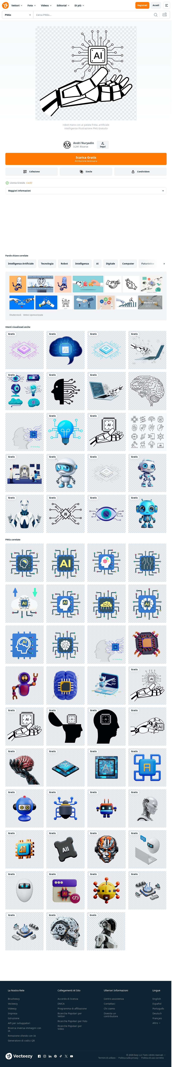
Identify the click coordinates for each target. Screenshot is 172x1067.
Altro (153, 1023)
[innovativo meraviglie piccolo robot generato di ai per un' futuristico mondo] (147, 514)
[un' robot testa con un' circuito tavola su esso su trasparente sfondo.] (65, 931)
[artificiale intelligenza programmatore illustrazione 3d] (65, 890)
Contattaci (108, 1003)
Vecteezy (12, 1003)
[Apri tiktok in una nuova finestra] (60, 1056)
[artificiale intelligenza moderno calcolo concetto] (24, 563)
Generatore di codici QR (21, 1040)
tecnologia (47, 263)
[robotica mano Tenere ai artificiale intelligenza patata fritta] (106, 432)
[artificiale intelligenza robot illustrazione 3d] (24, 685)
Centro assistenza (112, 998)
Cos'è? (29, 182)
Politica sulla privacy (126, 1057)
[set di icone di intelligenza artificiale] (147, 432)
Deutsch (155, 1013)
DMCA (60, 1003)
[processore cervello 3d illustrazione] (65, 685)
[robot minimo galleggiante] (24, 890)
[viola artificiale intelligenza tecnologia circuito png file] (24, 350)
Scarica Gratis (85, 158)
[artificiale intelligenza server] (147, 890)
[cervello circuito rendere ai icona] (24, 808)
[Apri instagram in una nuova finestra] (44, 1056)
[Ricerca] (153, 15)
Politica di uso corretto (150, 1057)
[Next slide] (158, 264)
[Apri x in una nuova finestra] (66, 1056)
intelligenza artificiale (21, 263)
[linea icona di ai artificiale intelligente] (65, 514)
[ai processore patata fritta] (65, 767)
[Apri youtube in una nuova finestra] (71, 1056)
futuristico (147, 263)
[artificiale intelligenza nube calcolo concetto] (24, 604)
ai (97, 263)
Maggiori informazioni (19, 190)
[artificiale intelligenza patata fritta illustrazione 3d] (147, 644)
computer (128, 263)
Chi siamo (107, 1008)
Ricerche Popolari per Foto (69, 1023)
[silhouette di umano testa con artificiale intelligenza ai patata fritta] (65, 726)
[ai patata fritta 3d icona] (147, 767)
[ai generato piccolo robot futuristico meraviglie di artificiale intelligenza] (147, 473)
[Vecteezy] (5, 5)
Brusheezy (13, 998)
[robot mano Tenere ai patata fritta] (147, 726)
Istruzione (13, 1018)
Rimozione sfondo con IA (21, 1035)
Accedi (153, 5)
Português (156, 1008)
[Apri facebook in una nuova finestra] (39, 1056)
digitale (110, 263)
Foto (30, 5)
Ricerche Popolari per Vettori (69, 1015)
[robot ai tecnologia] (24, 514)
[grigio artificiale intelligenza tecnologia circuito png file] (106, 473)
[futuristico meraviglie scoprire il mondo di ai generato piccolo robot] (65, 473)
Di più (78, 5)
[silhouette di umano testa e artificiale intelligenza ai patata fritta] (106, 726)
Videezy (12, 1008)
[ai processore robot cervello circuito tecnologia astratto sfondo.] (24, 432)
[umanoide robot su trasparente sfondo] (106, 931)
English (154, 998)
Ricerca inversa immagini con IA (22, 1029)
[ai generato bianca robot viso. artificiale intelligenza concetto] (147, 808)
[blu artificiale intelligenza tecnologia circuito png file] (106, 350)
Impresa (12, 1013)
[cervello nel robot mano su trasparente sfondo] (24, 767)
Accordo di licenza (67, 998)
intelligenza (82, 263)
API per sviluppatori (19, 1023)
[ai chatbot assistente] (147, 849)
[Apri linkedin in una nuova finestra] (50, 1056)
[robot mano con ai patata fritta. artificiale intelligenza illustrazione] (147, 685)
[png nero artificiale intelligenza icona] (65, 391)
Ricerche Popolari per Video (69, 1030)
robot (64, 263)
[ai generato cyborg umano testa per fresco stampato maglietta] (106, 849)
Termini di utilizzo (104, 1057)
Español (154, 1003)
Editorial (62, 5)
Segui (101, 146)
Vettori (15, 5)
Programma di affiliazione (71, 1008)
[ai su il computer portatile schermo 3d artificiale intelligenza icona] (106, 685)
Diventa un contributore (109, 1015)
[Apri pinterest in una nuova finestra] (55, 1056)
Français (155, 1018)
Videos (45, 5)
